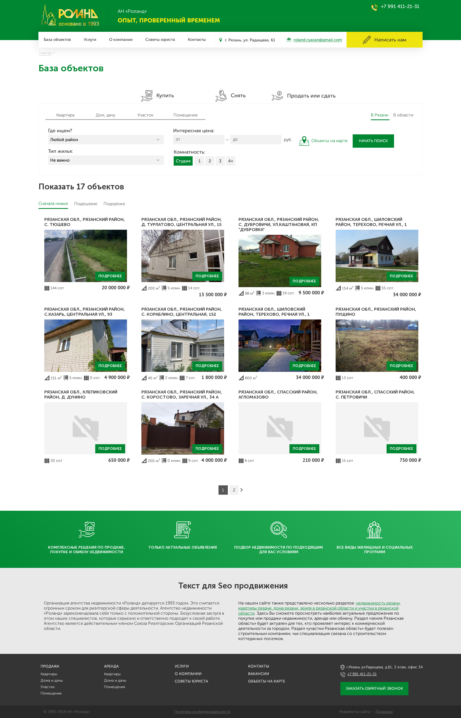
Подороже (114, 203)
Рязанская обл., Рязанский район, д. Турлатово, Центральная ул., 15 (181, 222)
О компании (121, 39)
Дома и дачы (52, 680)
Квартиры (49, 674)
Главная (45, 53)
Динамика (384, 711)
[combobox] (106, 139)
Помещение (185, 115)
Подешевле (85, 203)
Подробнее (110, 276)
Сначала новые (53, 203)
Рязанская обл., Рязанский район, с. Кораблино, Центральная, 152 (181, 312)
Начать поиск (373, 141)
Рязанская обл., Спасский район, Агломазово (278, 394)
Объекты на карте (266, 681)
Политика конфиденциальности (202, 711)
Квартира (65, 115)
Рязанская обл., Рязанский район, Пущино (376, 312)
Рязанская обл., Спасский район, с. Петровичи (375, 394)
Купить (164, 95)
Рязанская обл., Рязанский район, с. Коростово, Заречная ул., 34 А (181, 394)
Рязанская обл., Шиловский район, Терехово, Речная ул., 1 (371, 222)
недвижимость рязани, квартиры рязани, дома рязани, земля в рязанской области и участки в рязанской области (319, 608)
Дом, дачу (105, 115)
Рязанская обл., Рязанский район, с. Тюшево (84, 222)
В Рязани (379, 115)
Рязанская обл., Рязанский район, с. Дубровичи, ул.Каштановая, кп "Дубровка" (279, 224)
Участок (145, 115)
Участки (47, 687)
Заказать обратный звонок (374, 688)
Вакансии (258, 674)
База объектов (57, 39)
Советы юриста (160, 39)
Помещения (51, 693)
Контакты (197, 39)
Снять (237, 95)
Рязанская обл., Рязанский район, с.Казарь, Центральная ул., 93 (84, 312)
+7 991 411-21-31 (400, 6)
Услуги (90, 39)
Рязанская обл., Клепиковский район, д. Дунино (80, 394)
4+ (230, 160)
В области (403, 115)
